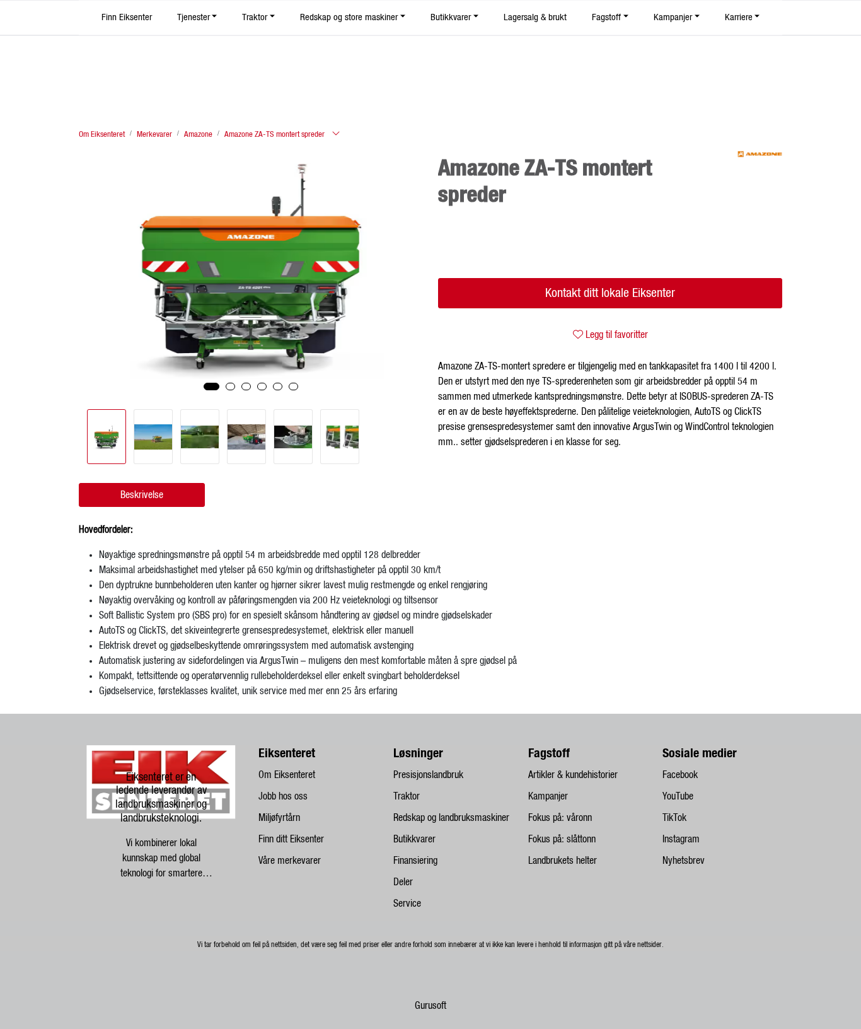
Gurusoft (430, 1006)
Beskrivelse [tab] (141, 495)
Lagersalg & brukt (535, 17)
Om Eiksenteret (286, 775)
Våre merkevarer (289, 861)
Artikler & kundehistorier (573, 775)
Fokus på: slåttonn (562, 839)
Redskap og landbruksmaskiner (451, 818)
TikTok (674, 818)
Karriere (739, 17)
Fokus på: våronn (560, 818)
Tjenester (193, 17)
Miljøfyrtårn (279, 818)
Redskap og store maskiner (349, 17)
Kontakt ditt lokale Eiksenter (610, 293)
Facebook (680, 775)
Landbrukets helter (562, 861)
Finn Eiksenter (126, 17)
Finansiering (415, 861)
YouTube (677, 796)
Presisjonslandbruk (428, 775)
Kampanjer (673, 17)
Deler (403, 882)
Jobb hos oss (283, 796)
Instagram (681, 839)
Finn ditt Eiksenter (291, 839)
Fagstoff (606, 17)
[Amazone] (759, 154)
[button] (211, 386)
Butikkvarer (450, 17)
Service (407, 903)
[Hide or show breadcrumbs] (336, 134)
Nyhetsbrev (683, 861)
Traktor (254, 17)
